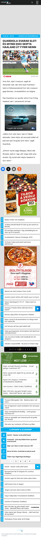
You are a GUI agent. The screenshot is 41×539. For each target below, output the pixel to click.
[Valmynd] (37, 2)
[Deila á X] (8, 169)
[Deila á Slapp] (19, 169)
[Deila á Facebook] (3, 169)
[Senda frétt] (14, 169)
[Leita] (32, 2)
